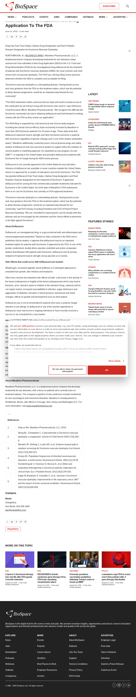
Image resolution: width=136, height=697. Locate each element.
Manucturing (94, 228)
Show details (115, 361)
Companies (71, 17)
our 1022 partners (26, 326)
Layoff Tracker (96, 162)
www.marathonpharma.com (39, 406)
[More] (16, 17)
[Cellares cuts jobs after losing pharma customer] (125, 167)
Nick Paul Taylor (94, 239)
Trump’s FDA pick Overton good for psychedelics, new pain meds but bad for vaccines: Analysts (102, 291)
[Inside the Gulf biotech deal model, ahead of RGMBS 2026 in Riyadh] (125, 124)
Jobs (57, 17)
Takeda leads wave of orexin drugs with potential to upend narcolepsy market (100, 309)
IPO (89, 143)
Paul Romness (93, 278)
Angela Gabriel (93, 112)
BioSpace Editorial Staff (96, 170)
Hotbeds (88, 17)
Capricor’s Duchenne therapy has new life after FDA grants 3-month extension (19, 576)
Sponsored (93, 119)
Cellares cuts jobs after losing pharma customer (100, 166)
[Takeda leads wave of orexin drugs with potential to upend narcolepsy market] (125, 309)
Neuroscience (95, 304)
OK (106, 370)
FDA (90, 247)
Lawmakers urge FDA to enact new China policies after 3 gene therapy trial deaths (116, 576)
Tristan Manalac (94, 260)
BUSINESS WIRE (34, 55)
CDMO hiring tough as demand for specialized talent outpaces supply (101, 106)
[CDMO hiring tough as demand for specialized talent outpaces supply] (125, 106)
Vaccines (74, 571)
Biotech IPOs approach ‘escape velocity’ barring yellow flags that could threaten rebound (102, 148)
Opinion (91, 267)
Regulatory (13, 529)
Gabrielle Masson (94, 154)
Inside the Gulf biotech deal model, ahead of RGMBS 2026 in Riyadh (101, 125)
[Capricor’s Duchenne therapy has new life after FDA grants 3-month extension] (19, 559)
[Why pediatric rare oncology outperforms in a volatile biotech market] (125, 272)
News (11, 17)
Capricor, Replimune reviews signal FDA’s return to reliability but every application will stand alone (101, 253)
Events (44, 17)
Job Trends (93, 101)
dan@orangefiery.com (15, 510)
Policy (105, 571)
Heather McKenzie (95, 296)
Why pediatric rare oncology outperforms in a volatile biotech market (102, 272)
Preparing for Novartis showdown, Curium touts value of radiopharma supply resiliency (102, 233)
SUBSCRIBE (109, 6)
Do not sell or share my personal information (67, 370)
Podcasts (28, 17)
